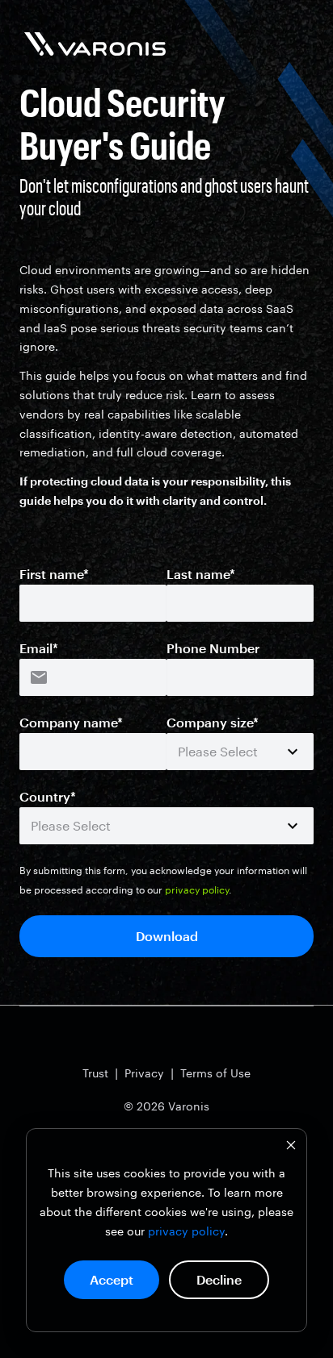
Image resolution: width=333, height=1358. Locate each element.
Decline (219, 1279)
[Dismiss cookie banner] (291, 1147)
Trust (95, 1073)
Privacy (144, 1073)
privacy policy (186, 1231)
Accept (111, 1279)
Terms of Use (215, 1073)
